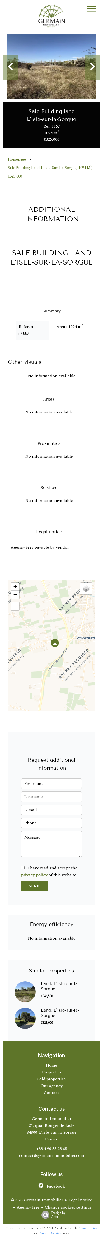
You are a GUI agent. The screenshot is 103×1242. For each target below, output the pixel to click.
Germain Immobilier (51, 1118)
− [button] (15, 594)
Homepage (17, 159)
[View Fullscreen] (15, 606)
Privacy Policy (87, 1228)
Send (34, 886)
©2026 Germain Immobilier (37, 1200)
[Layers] (86, 588)
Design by (58, 1214)
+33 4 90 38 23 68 (51, 1148)
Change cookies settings (68, 1207)
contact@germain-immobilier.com (51, 1155)
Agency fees (28, 1207)
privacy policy (34, 875)
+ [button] (15, 586)
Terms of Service (50, 1233)
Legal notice (80, 1200)
